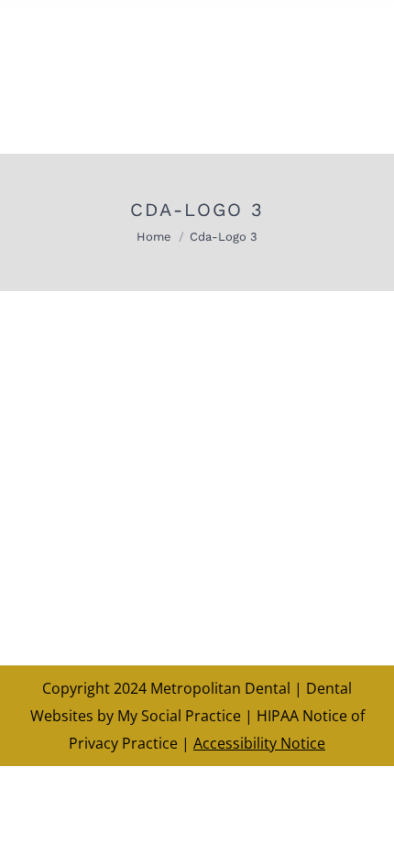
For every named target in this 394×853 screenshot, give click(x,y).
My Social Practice (177, 716)
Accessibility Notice (259, 743)
